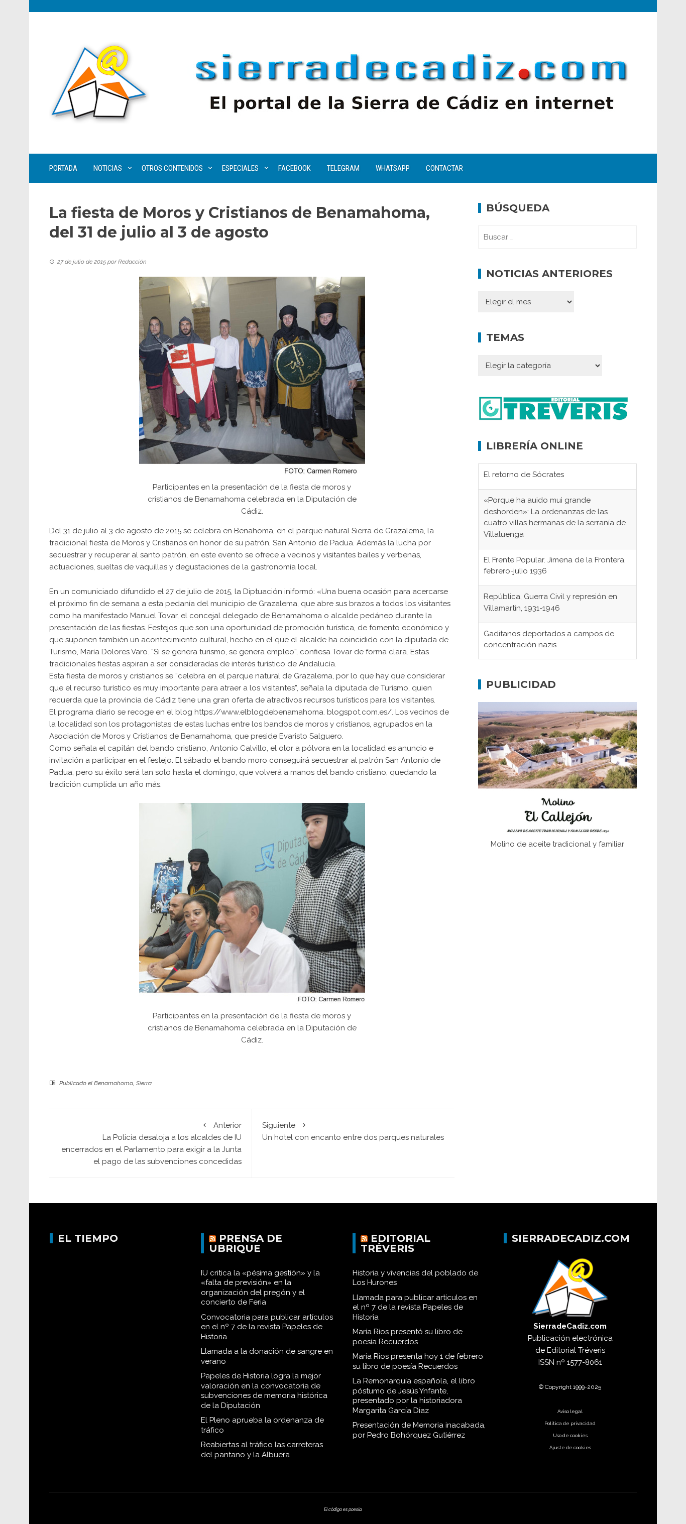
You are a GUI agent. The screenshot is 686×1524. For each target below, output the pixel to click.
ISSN (546, 1362)
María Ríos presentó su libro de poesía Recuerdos (408, 1336)
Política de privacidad (570, 1423)
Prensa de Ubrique (245, 1243)
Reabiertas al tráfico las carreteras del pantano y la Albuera (262, 1449)
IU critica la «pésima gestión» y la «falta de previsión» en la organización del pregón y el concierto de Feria (260, 1287)
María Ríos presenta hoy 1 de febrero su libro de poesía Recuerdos (418, 1361)
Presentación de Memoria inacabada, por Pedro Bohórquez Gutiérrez (419, 1430)
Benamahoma (113, 1083)
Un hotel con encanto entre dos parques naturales (353, 1131)
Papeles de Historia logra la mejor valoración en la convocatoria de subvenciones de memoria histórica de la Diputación (264, 1390)
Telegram (343, 168)
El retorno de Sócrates (524, 473)
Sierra (144, 1083)
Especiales (240, 168)
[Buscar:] (557, 237)
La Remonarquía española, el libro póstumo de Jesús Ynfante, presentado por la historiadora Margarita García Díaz (414, 1395)
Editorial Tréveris (395, 1243)
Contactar (444, 168)
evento (231, 554)
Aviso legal (570, 1411)
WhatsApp (393, 168)
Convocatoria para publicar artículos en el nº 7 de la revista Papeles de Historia (267, 1327)
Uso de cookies (570, 1435)
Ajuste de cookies (570, 1447)
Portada (63, 168)
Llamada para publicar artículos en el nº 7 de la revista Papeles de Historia (415, 1307)
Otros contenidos (172, 168)
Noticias (107, 168)
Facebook (294, 168)
